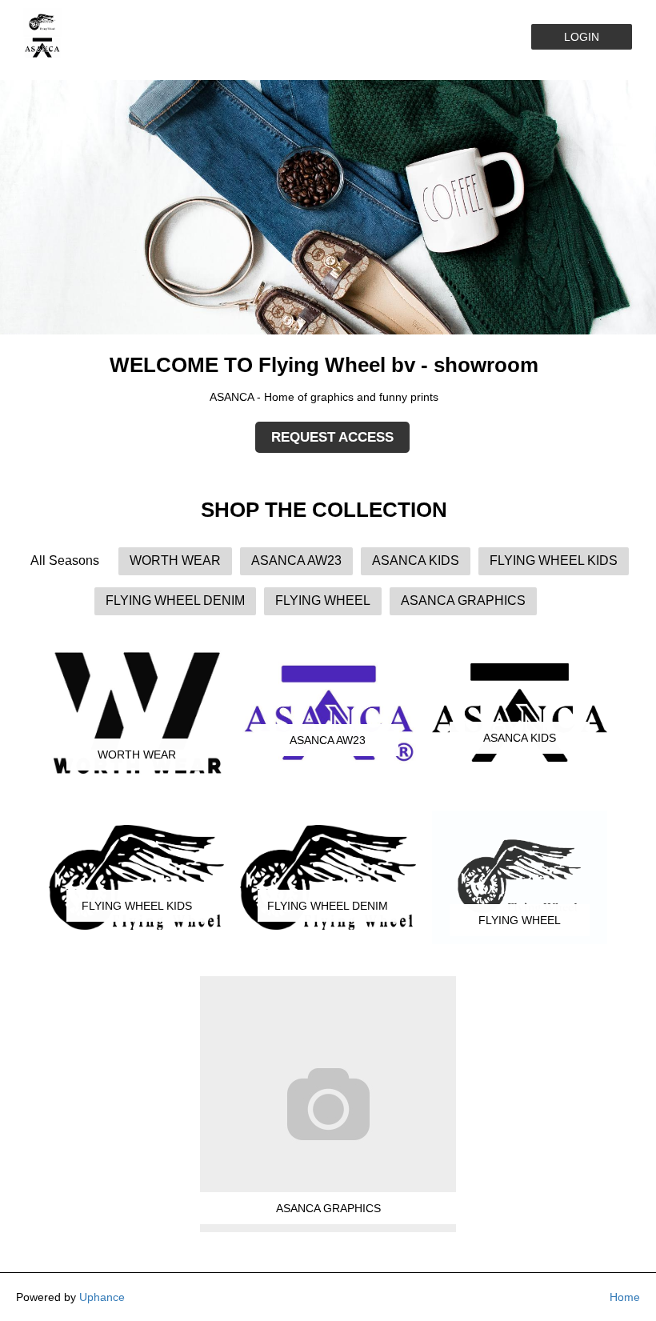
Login (581, 36)
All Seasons (64, 560)
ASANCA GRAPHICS (463, 600)
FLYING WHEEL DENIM (175, 600)
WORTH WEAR (175, 560)
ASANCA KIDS (415, 560)
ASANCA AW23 (296, 560)
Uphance (102, 1297)
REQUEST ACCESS (332, 437)
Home (625, 1297)
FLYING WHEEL (322, 600)
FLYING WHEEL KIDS (554, 560)
